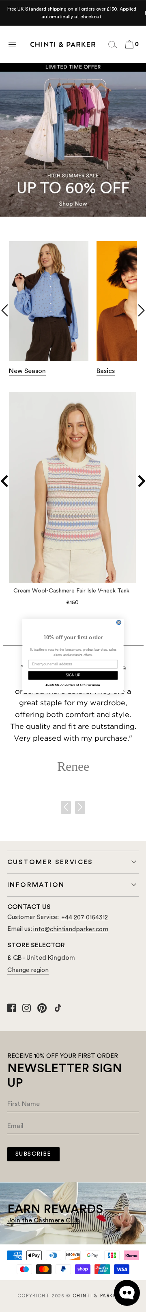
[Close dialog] (118, 622)
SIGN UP (73, 675)
